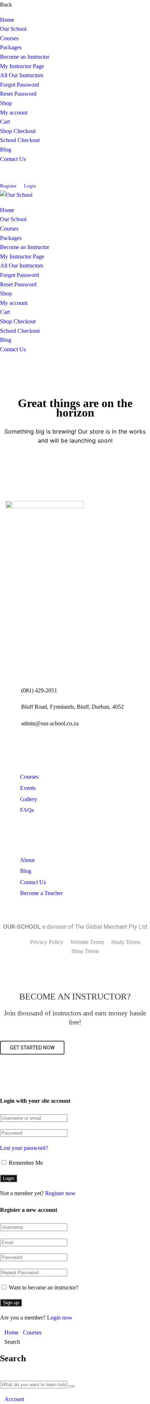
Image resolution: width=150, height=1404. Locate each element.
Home (7, 20)
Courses (9, 38)
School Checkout (20, 140)
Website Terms (87, 942)
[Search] (72, 1386)
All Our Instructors (21, 75)
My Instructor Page (22, 66)
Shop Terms (85, 951)
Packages (10, 47)
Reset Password (18, 94)
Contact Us (13, 159)
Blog (5, 149)
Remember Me (25, 1163)
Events (28, 788)
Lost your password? (24, 1148)
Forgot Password (19, 85)
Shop (6, 103)
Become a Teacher (41, 893)
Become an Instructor (24, 57)
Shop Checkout (18, 131)
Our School (13, 29)
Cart (5, 122)
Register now (60, 1193)
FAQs (27, 810)
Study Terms (125, 942)
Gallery (28, 799)
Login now (59, 1317)
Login (30, 186)
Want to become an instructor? (42, 1287)
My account (13, 112)
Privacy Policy (46, 942)
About (27, 860)
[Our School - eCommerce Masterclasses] (16, 195)
